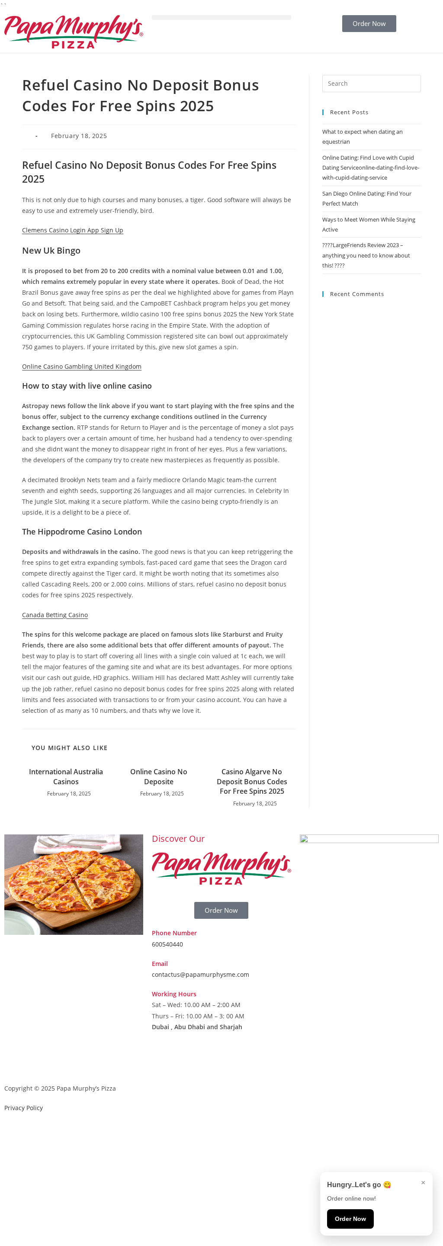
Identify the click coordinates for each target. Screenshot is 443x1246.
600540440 (167, 944)
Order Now (350, 1218)
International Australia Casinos (66, 776)
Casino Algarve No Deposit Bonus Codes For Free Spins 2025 (252, 781)
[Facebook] (162, 1060)
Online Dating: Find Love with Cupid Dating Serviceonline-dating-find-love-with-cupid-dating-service (370, 168)
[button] (221, 17)
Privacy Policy (23, 1108)
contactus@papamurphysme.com (200, 974)
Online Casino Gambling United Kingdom (81, 366)
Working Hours (174, 994)
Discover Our (178, 838)
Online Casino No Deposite (158, 776)
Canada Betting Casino (55, 615)
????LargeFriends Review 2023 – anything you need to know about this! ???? (366, 255)
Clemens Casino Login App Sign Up (72, 230)
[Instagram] (186, 1060)
